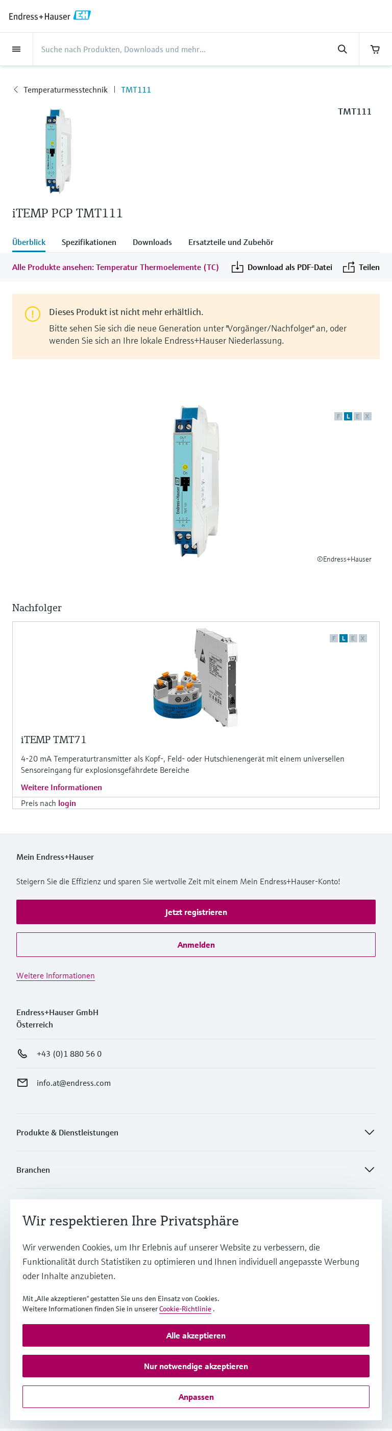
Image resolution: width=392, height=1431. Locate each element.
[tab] (33, 243)
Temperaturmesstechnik (65, 89)
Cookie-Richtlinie (185, 1308)
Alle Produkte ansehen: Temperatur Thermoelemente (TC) (115, 267)
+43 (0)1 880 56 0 (69, 1053)
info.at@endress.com (74, 1083)
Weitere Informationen (61, 787)
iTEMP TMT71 (54, 739)
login (67, 803)
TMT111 (136, 89)
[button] (196, 912)
